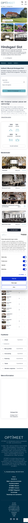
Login (14, 515)
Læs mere (24, 170)
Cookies (14, 514)
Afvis (14, 287)
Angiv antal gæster (6, 84)
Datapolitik (14, 512)
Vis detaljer (21, 274)
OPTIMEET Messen (14, 485)
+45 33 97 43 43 (15, 511)
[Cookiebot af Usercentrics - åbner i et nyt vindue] (21, 235)
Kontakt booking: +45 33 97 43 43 (15, 471)
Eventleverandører (14, 483)
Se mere (8, 294)
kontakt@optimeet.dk (14, 509)
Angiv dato (4, 80)
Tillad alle (14, 278)
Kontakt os (14, 479)
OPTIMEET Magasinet (14, 490)
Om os (14, 476)
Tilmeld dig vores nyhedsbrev (14, 494)
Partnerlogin (14, 492)
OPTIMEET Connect (14, 488)
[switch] (25, 261)
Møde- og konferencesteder (14, 481)
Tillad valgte (14, 282)
